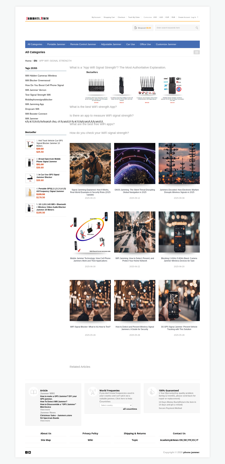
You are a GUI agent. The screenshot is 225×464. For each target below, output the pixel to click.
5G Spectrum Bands (49, 418)
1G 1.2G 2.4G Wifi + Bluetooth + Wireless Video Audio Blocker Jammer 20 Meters (51, 207)
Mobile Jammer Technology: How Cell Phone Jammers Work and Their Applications (90, 259)
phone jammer (191, 452)
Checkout (121, 17)
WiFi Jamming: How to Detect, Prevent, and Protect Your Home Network (134, 259)
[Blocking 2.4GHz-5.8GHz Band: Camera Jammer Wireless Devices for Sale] (179, 232)
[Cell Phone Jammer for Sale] (135, 87)
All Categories (35, 44)
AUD (161, 17)
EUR (167, 17)
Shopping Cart (109, 17)
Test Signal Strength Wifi (38, 94)
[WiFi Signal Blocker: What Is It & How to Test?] (90, 300)
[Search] (197, 28)
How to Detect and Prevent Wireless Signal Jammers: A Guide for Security (135, 328)
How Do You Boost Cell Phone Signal (44, 85)
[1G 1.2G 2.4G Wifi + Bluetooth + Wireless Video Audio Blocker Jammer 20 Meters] (30, 208)
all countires (130, 409)
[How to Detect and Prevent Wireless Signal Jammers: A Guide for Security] (134, 300)
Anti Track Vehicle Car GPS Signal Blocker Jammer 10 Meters (49, 143)
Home (28, 60)
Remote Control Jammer (83, 44)
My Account (96, 17)
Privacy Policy (90, 433)
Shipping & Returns (135, 433)
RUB (173, 17)
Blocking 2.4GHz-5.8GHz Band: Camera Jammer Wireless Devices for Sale (179, 259)
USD (155, 17)
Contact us (179, 433)
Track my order (134, 17)
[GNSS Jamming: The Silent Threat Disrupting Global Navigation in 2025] (134, 163)
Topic (135, 440)
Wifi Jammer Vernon (35, 90)
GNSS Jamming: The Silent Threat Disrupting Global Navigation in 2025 (135, 191)
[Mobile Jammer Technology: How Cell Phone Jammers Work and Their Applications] (90, 232)
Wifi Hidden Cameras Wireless (41, 75)
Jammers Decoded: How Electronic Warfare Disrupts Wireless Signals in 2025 (179, 191)
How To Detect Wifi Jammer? (53, 401)
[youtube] (29, 452)
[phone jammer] (37, 17)
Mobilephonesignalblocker (38, 99)
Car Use (130, 44)
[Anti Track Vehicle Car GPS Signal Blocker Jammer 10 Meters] (30, 144)
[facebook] (26, 452)
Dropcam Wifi (32, 109)
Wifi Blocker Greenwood (37, 80)
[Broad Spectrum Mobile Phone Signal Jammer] (30, 163)
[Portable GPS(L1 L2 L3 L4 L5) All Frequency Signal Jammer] (30, 192)
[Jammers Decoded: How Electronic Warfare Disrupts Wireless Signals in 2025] (179, 163)
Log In (193, 17)
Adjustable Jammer (111, 44)
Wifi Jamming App (34, 104)
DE (185, 440)
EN (35, 60)
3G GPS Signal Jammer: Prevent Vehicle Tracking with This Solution (179, 328)
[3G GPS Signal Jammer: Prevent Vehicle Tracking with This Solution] (179, 300)
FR (189, 440)
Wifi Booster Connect (36, 113)
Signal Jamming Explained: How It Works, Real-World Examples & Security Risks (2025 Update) (90, 192)
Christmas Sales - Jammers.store (56, 415)
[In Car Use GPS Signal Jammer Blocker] (30, 178)
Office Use (145, 44)
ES (193, 440)
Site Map (46, 440)
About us (46, 433)
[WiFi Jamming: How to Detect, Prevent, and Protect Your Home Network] (134, 232)
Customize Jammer (166, 44)
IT (197, 440)
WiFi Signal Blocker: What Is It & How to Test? (90, 327)
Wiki (90, 440)
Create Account (184, 17)
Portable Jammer (56, 44)
